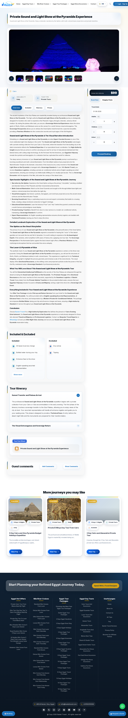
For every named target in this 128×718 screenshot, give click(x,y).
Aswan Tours (87, 621)
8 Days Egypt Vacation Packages (64, 650)
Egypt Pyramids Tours (87, 610)
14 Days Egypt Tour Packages (64, 683)
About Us (110, 608)
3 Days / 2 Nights (96, 522)
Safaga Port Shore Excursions (87, 660)
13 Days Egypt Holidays (64, 678)
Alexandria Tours (86, 625)
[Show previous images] (11, 78)
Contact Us (109, 613)
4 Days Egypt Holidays (64, 627)
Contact (93, 4)
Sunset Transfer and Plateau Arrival (27, 395)
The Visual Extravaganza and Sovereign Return (31, 426)
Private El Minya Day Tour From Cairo (63, 528)
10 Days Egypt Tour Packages (64, 662)
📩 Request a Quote (117, 714)
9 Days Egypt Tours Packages (64, 656)
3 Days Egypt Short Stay (64, 623)
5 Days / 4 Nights (19, 522)
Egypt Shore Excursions (79, 4)
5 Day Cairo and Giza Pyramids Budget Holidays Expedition (25, 534)
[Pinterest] (64, 710)
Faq (109, 621)
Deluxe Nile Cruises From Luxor (41, 611)
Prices (49, 108)
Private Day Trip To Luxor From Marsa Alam (18, 619)
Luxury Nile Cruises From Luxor (41, 624)
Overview (16, 108)
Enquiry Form (107, 100)
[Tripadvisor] (84, 710)
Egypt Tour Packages (60, 4)
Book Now (95, 100)
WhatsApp (13, 320)
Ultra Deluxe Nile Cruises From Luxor (41, 617)
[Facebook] (44, 710)
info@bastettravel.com (69, 704)
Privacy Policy (109, 630)
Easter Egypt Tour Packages (64, 613)
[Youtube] (74, 710)
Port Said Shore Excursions (87, 655)
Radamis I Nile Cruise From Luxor (18, 648)
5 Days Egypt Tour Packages (64, 633)
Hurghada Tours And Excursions (87, 630)
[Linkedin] (69, 710)
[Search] (110, 4)
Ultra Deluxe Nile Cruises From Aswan (41, 661)
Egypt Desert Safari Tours (86, 645)
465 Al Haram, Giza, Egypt (45, 704)
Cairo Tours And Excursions (87, 605)
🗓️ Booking (8, 714)
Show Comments (71, 466)
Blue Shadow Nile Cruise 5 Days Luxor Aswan (18, 625)
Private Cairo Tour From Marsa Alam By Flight (18, 605)
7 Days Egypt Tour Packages (64, 643)
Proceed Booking (104, 154)
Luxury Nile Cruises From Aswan (41, 667)
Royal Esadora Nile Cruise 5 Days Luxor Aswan (18, 632)
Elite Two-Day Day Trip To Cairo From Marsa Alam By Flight (18, 612)
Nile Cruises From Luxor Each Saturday (41, 630)
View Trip (14, 552)
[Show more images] (116, 78)
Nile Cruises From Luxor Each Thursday (41, 642)
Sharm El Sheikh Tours (86, 640)
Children (96, 127)
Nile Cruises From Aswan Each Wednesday (41, 680)
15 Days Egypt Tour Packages (64, 690)
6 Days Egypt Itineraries (64, 638)
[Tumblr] (79, 710)
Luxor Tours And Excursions (87, 615)
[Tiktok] (59, 710)
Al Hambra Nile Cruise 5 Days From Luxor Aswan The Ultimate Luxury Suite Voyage (18, 640)
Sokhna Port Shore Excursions (87, 667)
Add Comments (48, 466)
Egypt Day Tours (27, 4)
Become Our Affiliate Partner (109, 635)
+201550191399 (88, 704)
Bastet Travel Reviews (109, 626)
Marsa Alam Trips (86, 636)
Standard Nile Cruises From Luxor (41, 605)
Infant (95, 137)
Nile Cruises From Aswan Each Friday (41, 686)
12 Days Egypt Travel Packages (64, 673)
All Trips (109, 617)
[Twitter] (49, 710)
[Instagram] (54, 710)
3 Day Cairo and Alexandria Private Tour (101, 534)
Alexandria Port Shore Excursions (87, 650)
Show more (18, 374)
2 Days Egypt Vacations (64, 619)
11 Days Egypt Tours (64, 668)
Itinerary (39, 108)
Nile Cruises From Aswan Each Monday (41, 674)
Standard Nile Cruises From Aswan (41, 649)
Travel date (95, 107)
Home (18, 4)
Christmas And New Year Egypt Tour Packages (64, 607)
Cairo (14, 91)
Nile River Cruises (43, 4)
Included (28, 108)
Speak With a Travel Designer (105, 586)
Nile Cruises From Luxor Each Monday (41, 636)
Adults (95, 116)
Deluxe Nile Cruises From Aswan (41, 655)
